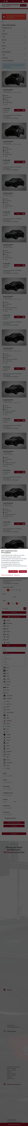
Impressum (17, 575)
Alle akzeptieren (13, 571)
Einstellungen (23, 571)
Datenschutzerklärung (7, 575)
